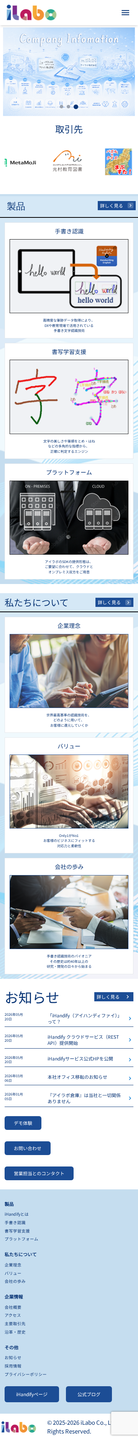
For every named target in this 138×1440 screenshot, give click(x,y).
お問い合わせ (27, 1148)
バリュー (13, 1273)
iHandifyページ (32, 1394)
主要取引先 (15, 1323)
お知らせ (13, 1357)
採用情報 (13, 1366)
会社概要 (13, 1307)
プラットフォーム (21, 1239)
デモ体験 (23, 1123)
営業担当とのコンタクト (39, 1173)
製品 (9, 1203)
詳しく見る (111, 205)
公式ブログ (88, 1394)
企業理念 (13, 1265)
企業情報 (14, 1296)
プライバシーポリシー (26, 1374)
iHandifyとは (17, 1214)
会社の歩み (15, 1281)
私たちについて (21, 1254)
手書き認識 (15, 1222)
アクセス (13, 1315)
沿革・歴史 (15, 1332)
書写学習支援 (17, 1231)
